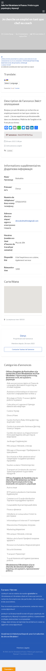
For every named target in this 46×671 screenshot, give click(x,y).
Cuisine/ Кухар (8, 34)
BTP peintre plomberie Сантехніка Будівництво (21, 493)
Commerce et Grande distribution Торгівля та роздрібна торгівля (21, 499)
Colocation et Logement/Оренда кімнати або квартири (21, 405)
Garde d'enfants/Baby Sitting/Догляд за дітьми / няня (23, 421)
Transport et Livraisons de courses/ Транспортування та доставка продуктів (21, 471)
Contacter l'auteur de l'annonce (23, 349)
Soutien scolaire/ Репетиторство (20, 465)
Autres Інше (12, 487)
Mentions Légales (23, 648)
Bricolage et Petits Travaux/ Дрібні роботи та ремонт (21, 399)
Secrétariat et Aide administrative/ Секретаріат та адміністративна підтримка (21, 458)
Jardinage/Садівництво (17, 441)
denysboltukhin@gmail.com (26, 221)
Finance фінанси (14, 509)
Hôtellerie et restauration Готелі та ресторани (21, 515)
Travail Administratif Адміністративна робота (23, 559)
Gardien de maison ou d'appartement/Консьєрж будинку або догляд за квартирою (22, 435)
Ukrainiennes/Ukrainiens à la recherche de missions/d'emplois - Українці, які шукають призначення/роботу (22, 568)
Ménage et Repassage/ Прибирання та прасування (23, 451)
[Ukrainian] (7, 80)
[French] (5, 80)
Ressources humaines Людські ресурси (23, 545)
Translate (17, 88)
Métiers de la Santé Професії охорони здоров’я (23, 539)
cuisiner (9, 151)
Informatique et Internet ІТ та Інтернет (23, 520)
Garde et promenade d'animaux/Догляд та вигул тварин (23, 427)
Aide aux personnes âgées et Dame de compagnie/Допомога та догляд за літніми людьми (22, 385)
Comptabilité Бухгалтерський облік (22, 505)
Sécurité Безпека (14, 549)
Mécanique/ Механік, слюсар (19, 446)
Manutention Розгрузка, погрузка (21, 525)
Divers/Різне (12, 415)
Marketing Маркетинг (16, 529)
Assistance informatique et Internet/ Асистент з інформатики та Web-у (22, 392)
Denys (23, 335)
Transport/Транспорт (16, 554)
